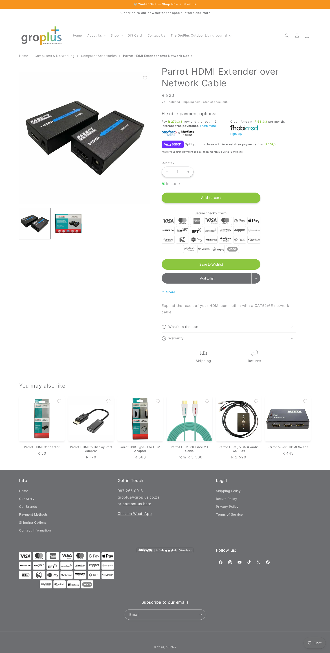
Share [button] (170, 292)
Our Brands (28, 506)
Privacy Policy (227, 506)
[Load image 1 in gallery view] (34, 223)
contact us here (137, 503)
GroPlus (171, 647)
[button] (96, 35)
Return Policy (226, 499)
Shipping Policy (228, 491)
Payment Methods (33, 514)
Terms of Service (229, 514)
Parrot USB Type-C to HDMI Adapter (140, 449)
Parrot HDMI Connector (42, 447)
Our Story (26, 499)
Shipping (203, 361)
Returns (254, 361)
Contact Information (35, 530)
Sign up (236, 134)
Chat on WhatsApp (135, 514)
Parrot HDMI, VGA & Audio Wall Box (239, 449)
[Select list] (256, 278)
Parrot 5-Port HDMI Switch (288, 447)
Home (23, 491)
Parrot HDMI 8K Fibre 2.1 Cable (189, 449)
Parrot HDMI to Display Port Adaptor (91, 449)
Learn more (208, 126)
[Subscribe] (200, 615)
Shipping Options (33, 522)
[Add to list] (145, 78)
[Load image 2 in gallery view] (68, 223)
